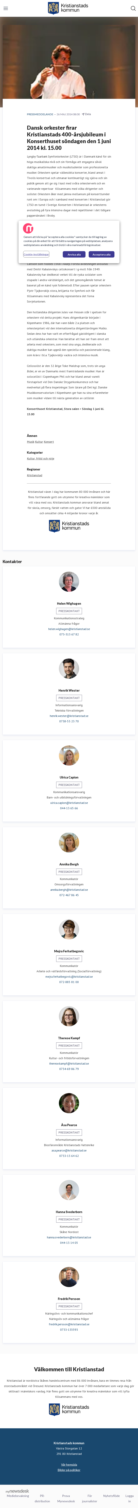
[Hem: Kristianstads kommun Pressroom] (68, 8)
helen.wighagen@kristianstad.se (69, 629)
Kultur (39, 442)
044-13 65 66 (69, 808)
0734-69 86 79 (69, 1069)
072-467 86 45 (69, 895)
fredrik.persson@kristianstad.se (69, 1324)
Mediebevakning (18, 1496)
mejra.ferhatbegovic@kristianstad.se (69, 976)
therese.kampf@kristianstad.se (69, 1063)
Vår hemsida (69, 1464)
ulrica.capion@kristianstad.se (69, 803)
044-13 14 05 (69, 1243)
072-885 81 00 (69, 982)
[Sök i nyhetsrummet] (133, 8)
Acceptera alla (102, 254)
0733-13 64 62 (69, 1156)
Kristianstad (34, 475)
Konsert (49, 442)
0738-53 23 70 (69, 721)
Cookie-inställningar (36, 254)
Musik (30, 442)
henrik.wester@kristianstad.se (69, 716)
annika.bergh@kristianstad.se (69, 890)
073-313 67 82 (69, 634)
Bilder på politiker (69, 1470)
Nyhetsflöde (111, 1496)
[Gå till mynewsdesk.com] (17, 1491)
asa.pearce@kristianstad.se (69, 1150)
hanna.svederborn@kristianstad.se (69, 1237)
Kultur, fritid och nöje (40, 458)
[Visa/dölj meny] (5, 8)
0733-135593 (69, 1329)
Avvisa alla (74, 254)
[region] (69, 242)
